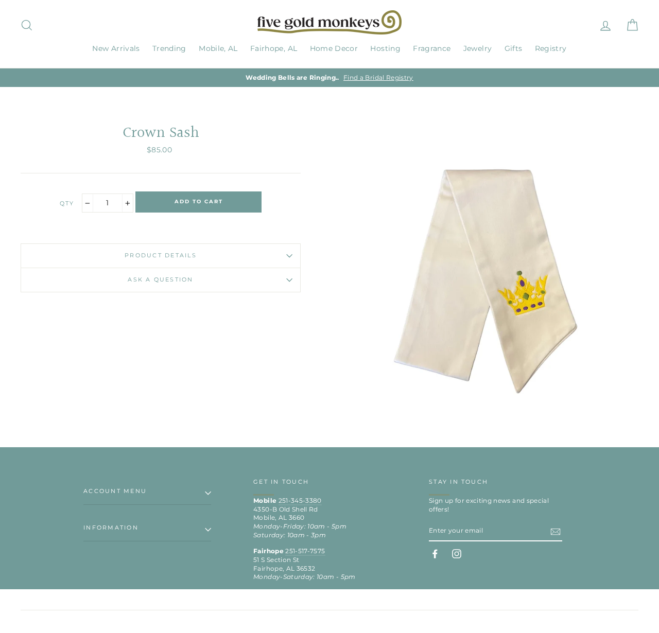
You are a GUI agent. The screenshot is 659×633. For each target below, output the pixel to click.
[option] (329, 78)
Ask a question (160, 279)
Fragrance (431, 48)
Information (110, 527)
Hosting (385, 48)
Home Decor (334, 48)
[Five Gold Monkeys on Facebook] (435, 553)
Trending (169, 48)
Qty (67, 203)
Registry (551, 48)
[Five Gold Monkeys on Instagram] (456, 553)
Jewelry (477, 48)
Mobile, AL (218, 48)
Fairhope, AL (273, 48)
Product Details (161, 255)
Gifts (514, 48)
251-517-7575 (305, 551)
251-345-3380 (300, 500)
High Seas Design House (603, 621)
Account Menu (115, 491)
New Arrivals (116, 48)
